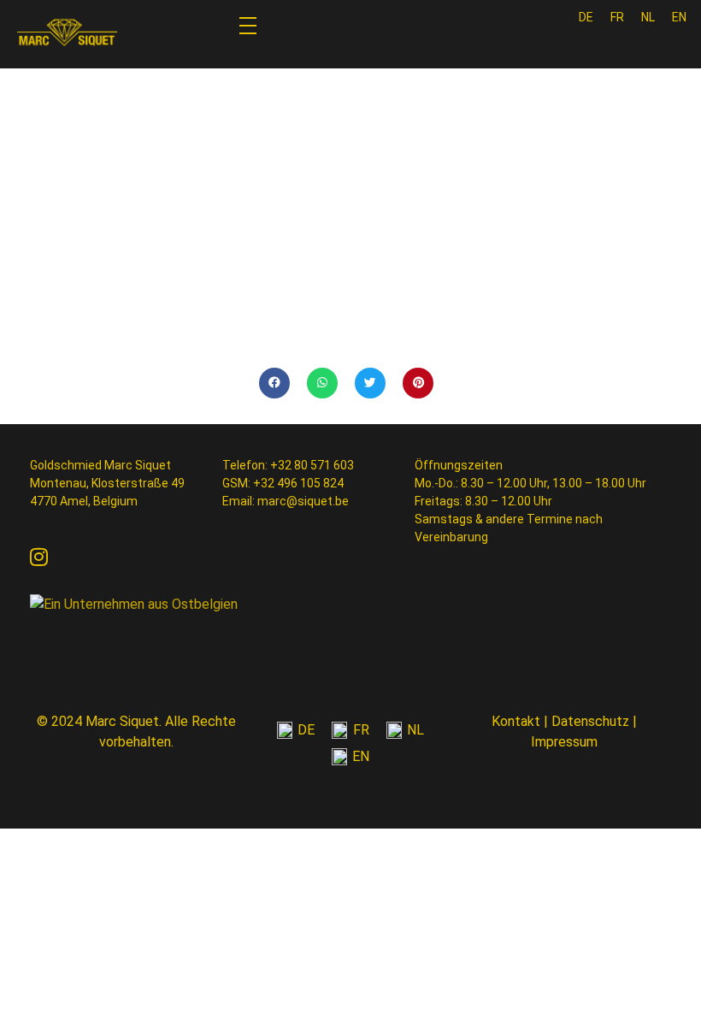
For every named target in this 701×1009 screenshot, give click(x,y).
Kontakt (516, 721)
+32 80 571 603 (312, 465)
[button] (274, 383)
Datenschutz (590, 721)
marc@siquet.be (303, 501)
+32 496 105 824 (298, 483)
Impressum (564, 742)
